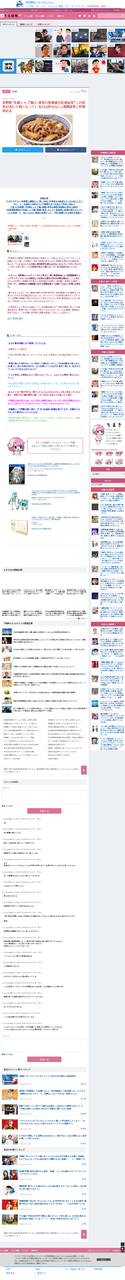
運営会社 (10, 1272)
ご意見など (41, 1272)
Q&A (37, 1269)
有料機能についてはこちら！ (40, 2)
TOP (8, 1269)
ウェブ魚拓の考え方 (74, 1269)
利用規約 (98, 1269)
